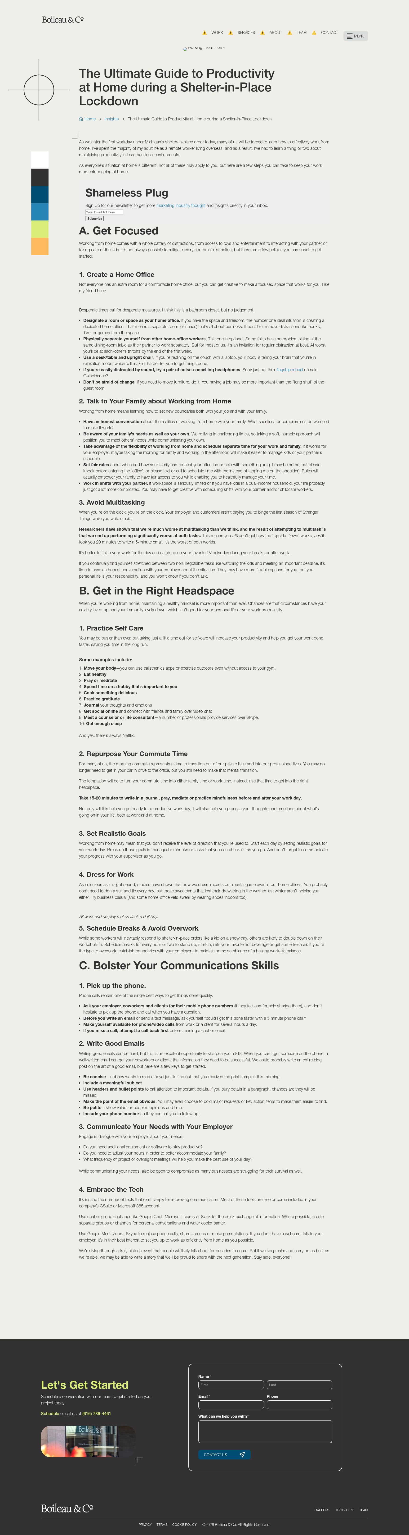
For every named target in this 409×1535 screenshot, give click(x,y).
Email (204, 1396)
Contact (329, 33)
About (276, 33)
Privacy (145, 1524)
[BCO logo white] (67, 1511)
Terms (162, 1524)
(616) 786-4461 (96, 1413)
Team (302, 33)
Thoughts (344, 1510)
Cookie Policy (184, 1524)
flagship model (290, 369)
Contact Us (215, 1454)
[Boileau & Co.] (63, 21)
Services (246, 33)
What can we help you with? (223, 1416)
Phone (272, 1396)
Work (217, 33)
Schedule (50, 1413)
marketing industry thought (180, 205)
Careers (322, 1510)
